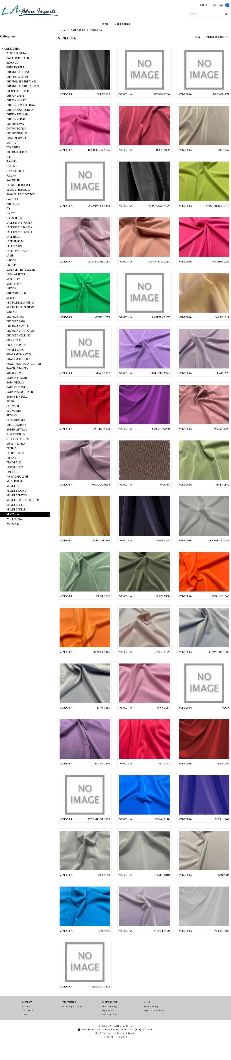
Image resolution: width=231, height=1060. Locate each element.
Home (105, 24)
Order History (109, 1007)
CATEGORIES (12, 48)
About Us (26, 1007)
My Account (109, 1011)
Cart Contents (109, 1015)
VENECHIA (96, 30)
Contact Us (27, 1011)
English (220, 5)
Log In (203, 4)
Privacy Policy (150, 1007)
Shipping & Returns (73, 1007)
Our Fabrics (122, 24)
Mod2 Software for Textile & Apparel (115, 1033)
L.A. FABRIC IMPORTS (120, 1026)
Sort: (198, 37)
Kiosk (24, 1015)
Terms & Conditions (154, 1011)
